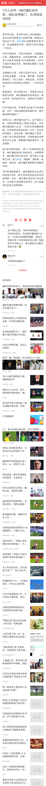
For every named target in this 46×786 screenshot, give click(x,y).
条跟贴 (22, 270)
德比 (21, 37)
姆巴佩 (20, 41)
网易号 (11, 3)
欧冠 (19, 159)
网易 (4, 3)
